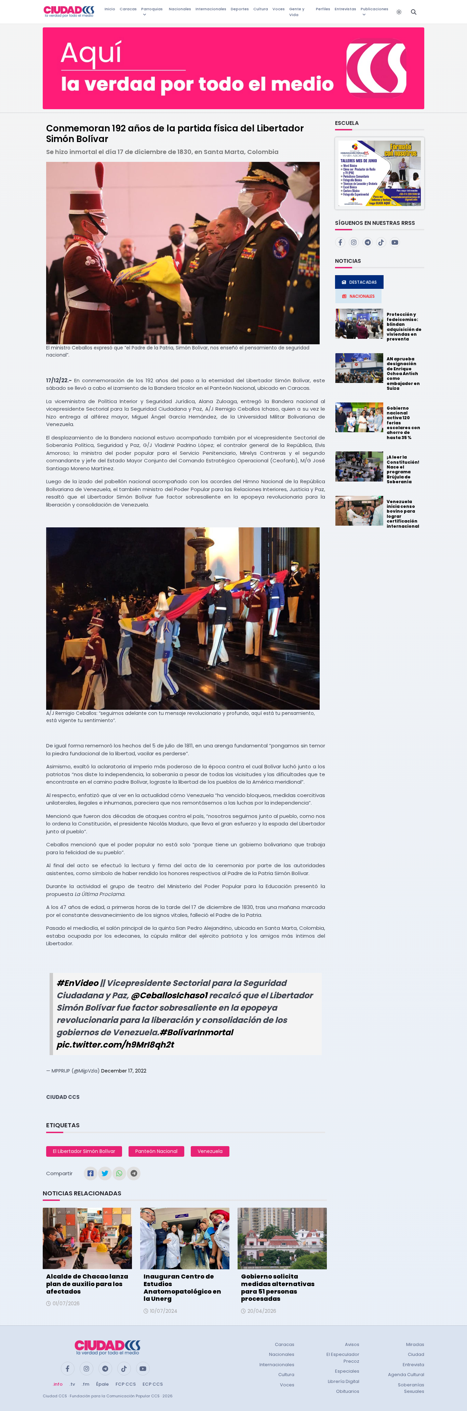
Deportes (240, 9)
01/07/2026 (66, 1303)
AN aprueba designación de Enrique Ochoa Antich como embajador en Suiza (403, 373)
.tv (72, 1384)
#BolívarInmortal (196, 1032)
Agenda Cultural (406, 1374)
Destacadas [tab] (363, 282)
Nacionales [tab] (362, 296)
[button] (379, 173)
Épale (102, 1384)
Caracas (128, 9)
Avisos (352, 1344)
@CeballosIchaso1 (169, 995)
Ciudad (416, 1354)
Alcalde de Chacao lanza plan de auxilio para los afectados (87, 1283)
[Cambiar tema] (399, 12)
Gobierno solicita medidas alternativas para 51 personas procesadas (278, 1287)
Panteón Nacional (156, 1151)
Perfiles (323, 9)
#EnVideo (77, 983)
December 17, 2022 (123, 1070)
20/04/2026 (262, 1311)
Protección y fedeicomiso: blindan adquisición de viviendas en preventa (404, 326)
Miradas (415, 1344)
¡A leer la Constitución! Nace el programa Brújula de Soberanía (403, 469)
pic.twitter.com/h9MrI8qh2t (115, 1044)
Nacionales (180, 9)
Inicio (110, 9)
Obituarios (347, 1391)
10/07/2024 (163, 1311)
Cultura (260, 9)
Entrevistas (345, 9)
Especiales (347, 1371)
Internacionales (211, 9)
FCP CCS (126, 1384)
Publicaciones (374, 9)
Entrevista (413, 1364)
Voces (278, 9)
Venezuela (210, 1151)
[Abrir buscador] (413, 12)
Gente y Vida (296, 11)
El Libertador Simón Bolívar (84, 1151)
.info (58, 1384)
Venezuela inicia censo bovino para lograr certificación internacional (403, 514)
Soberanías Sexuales (411, 1388)
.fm (85, 1384)
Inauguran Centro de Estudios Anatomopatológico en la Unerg (182, 1287)
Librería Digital (343, 1381)
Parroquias (152, 9)
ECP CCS (153, 1384)
